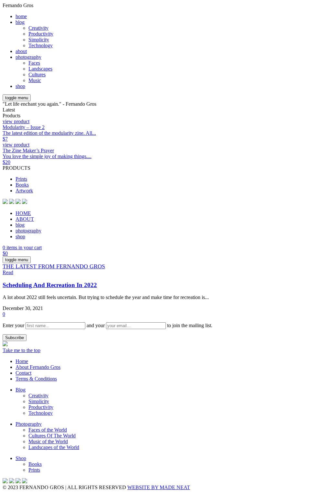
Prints (21, 179)
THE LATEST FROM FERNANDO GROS (54, 266)
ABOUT (25, 219)
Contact (23, 373)
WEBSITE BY (158, 487)
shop (20, 86)
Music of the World (48, 441)
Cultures (37, 74)
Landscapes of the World (53, 447)
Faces (34, 63)
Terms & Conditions (36, 378)
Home (22, 361)
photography (28, 57)
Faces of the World (47, 430)
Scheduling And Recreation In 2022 (50, 285)
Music (34, 80)
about (21, 51)
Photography (29, 424)
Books (22, 185)
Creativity (38, 28)
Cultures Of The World (52, 435)
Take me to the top (21, 350)
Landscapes (40, 68)
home (21, 16)
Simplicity (38, 39)
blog (20, 22)
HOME (23, 213)
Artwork (24, 190)
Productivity (40, 34)
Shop (21, 458)
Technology (40, 45)
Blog (21, 389)
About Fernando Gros (38, 367)
